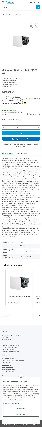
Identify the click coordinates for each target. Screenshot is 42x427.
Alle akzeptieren (21, 408)
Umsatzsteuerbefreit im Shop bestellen (13, 360)
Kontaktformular (6, 339)
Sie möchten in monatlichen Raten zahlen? (21, 145)
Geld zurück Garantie (8, 371)
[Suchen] (38, 7)
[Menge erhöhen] (38, 127)
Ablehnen (21, 420)
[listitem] (19, 288)
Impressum (6, 403)
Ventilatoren (13, 85)
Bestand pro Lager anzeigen (13, 119)
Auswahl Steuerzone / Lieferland (12, 103)
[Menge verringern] (4, 127)
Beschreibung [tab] (7, 153)
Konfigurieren (21, 414)
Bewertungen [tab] (21, 153)
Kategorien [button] (6, 316)
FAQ (3, 375)
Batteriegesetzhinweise (8, 369)
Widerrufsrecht (6, 363)
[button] (31, 2)
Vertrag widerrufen (7, 367)
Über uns (4, 373)
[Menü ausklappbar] (3, 1)
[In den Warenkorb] (3, 21)
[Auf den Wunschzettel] (36, 26)
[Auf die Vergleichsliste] (31, 26)
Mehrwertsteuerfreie (8, 358)
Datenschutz (16, 403)
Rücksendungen (6, 365)
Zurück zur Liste (7, 15)
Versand (17, 97)
